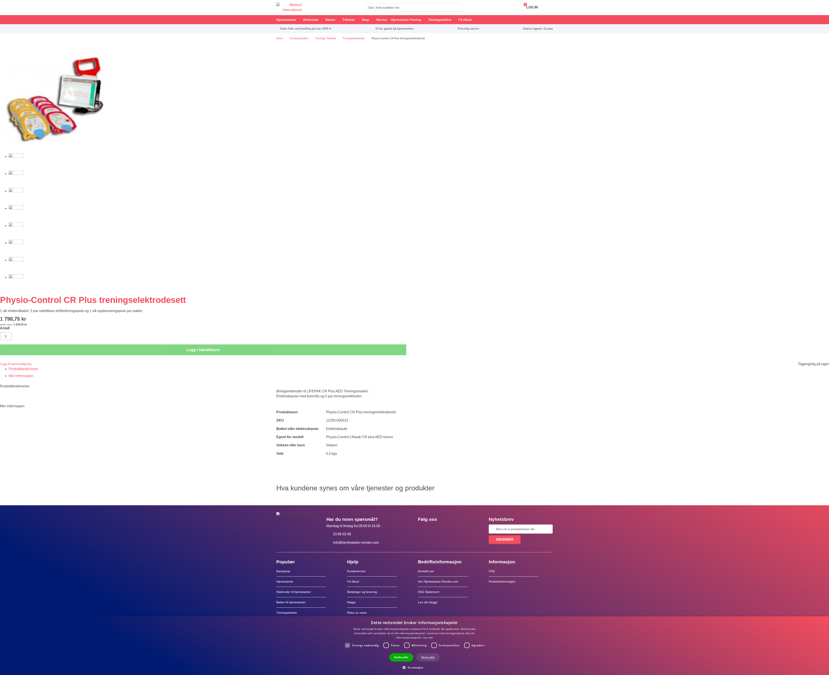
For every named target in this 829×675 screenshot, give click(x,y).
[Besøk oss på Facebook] (422, 529)
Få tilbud (353, 581)
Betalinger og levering (362, 592)
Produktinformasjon (502, 581)
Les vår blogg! (427, 602)
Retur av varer (357, 612)
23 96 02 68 (342, 534)
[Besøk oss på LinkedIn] (435, 529)
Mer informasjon (21, 376)
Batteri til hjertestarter (291, 602)
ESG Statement (428, 592)
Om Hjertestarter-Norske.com (438, 581)
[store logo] (289, 8)
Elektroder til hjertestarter (293, 592)
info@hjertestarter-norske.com (356, 542)
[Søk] (458, 7)
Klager (351, 602)
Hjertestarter (284, 581)
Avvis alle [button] (428, 657)
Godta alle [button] (401, 657)
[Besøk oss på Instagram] (447, 529)
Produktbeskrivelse (23, 369)
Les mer (428, 637)
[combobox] (414, 7)
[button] (414, 667)
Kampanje (283, 571)
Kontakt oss (426, 571)
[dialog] (414, 645)
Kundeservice (356, 571)
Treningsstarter (286, 612)
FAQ (492, 571)
